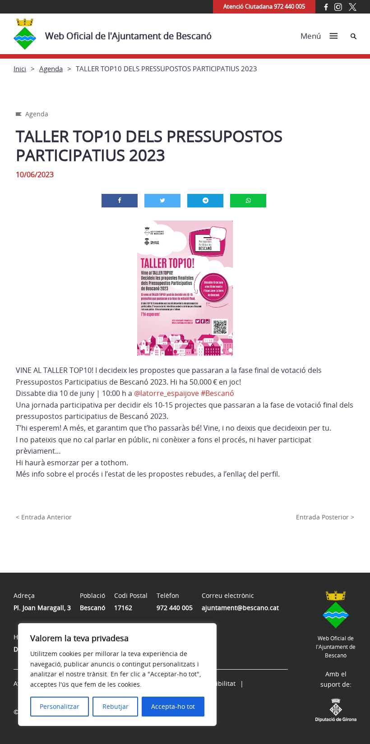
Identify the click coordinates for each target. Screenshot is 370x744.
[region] (117, 674)
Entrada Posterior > (325, 517)
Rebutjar (115, 706)
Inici (20, 68)
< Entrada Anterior (44, 517)
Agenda (51, 68)
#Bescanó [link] (217, 393)
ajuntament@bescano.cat (240, 607)
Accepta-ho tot (173, 706)
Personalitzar (59, 706)
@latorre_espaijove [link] (166, 393)
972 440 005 (175, 607)
